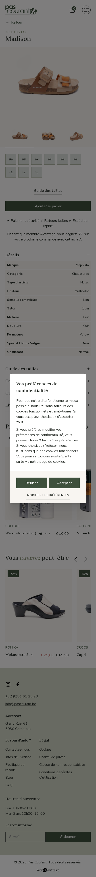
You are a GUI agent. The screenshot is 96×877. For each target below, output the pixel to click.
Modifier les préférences (48, 495)
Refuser (31, 483)
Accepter (64, 483)
